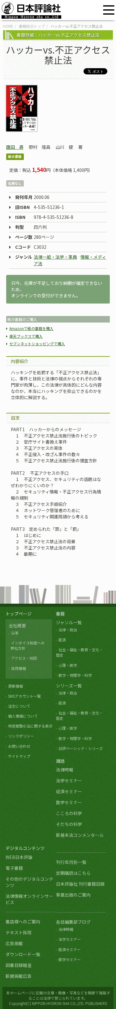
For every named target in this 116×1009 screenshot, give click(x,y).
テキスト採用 (19, 932)
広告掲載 (14, 943)
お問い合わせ (19, 746)
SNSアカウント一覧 (24, 696)
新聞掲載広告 (19, 976)
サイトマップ (19, 756)
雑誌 (60, 761)
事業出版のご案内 (73, 895)
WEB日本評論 (19, 857)
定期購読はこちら (73, 873)
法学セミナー (69, 780)
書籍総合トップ (32, 26)
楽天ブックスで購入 (26, 336)
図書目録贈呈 (19, 965)
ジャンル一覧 (69, 622)
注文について (19, 706)
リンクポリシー (21, 735)
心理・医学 (67, 665)
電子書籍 (14, 868)
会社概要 (17, 625)
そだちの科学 (69, 824)
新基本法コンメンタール (80, 835)
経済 (62, 639)
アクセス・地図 (24, 658)
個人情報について (23, 716)
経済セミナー (69, 791)
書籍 (60, 614)
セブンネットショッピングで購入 (37, 343)
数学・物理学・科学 (75, 675)
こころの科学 (69, 813)
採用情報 (18, 668)
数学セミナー (69, 802)
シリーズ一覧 (69, 685)
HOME (8, 26)
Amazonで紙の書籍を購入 (31, 328)
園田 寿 (15, 147)
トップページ (19, 614)
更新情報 (15, 686)
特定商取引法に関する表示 (30, 725)
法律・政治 (67, 629)
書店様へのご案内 (23, 921)
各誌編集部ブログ (73, 922)
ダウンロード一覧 (23, 954)
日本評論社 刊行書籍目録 (80, 884)
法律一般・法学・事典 (55, 257)
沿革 (15, 632)
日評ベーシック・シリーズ (80, 748)
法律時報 (64, 769)
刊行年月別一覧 (71, 862)
